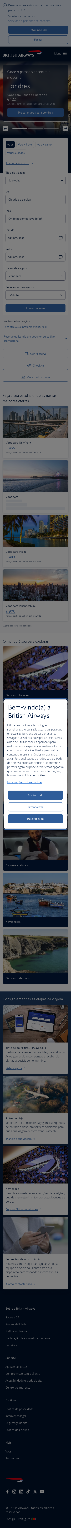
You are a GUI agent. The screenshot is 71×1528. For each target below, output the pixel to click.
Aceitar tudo (35, 795)
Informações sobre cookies (24, 782)
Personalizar (35, 807)
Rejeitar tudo (35, 818)
